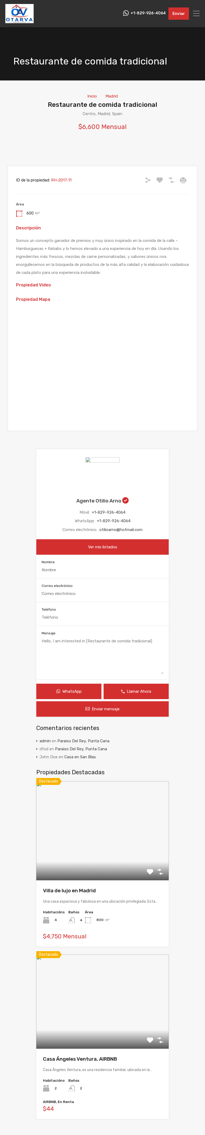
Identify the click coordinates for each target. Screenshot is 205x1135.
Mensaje (49, 633)
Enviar (178, 13)
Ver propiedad (102, 860)
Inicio (92, 96)
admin (45, 741)
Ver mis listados (102, 547)
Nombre (48, 562)
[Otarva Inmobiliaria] (19, 20)
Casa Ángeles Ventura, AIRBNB (80, 1059)
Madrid (111, 96)
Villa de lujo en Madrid (69, 890)
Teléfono (49, 609)
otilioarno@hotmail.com (121, 529)
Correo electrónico (57, 586)
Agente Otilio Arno (99, 501)
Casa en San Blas (80, 757)
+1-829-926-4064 (148, 13)
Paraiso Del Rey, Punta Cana (83, 741)
